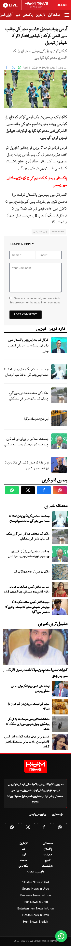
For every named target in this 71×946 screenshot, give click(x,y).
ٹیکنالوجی (23, 866)
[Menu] (67, 17)
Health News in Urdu (35, 915)
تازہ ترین (40, 15)
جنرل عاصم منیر (40, 231)
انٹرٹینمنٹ (47, 866)
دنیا (18, 15)
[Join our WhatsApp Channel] (61, 936)
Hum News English (35, 921)
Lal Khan (62, 68)
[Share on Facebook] (7, 67)
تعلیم (47, 860)
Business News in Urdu (35, 895)
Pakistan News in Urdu (35, 882)
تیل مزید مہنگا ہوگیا (36, 419)
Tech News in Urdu (35, 901)
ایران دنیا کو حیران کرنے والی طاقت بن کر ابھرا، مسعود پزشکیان (26, 465)
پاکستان (28, 15)
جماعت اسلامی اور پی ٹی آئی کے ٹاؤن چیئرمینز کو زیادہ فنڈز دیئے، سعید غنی (26, 442)
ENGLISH (61, 5)
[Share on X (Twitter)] (13, 67)
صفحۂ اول (54, 15)
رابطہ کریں (57, 814)
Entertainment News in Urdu (35, 908)
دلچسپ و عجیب (35, 872)
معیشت (48, 855)
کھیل (23, 855)
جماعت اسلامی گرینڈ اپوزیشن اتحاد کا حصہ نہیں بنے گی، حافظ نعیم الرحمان (26, 372)
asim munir (58, 231)
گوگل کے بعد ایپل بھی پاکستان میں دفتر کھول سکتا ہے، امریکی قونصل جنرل (28, 346)
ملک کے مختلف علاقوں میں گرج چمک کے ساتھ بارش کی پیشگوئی (29, 396)
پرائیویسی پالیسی (37, 814)
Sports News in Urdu (35, 888)
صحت (23, 860)
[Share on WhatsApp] (19, 67)
